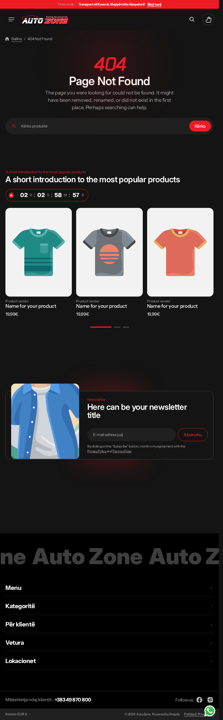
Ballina (16, 38)
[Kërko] (14, 126)
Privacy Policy (97, 451)
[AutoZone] (45, 19)
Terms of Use (122, 451)
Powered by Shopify (166, 714)
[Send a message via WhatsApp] (209, 710)
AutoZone (143, 714)
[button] (11, 19)
